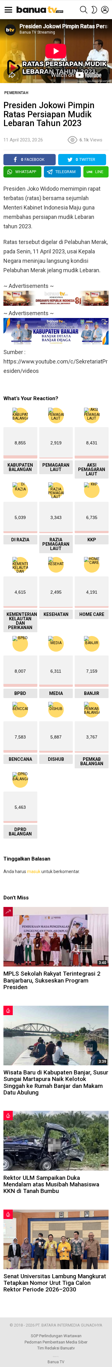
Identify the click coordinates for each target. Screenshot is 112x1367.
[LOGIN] (105, 9)
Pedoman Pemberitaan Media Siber (56, 1342)
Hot (8, 1010)
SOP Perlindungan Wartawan (56, 1335)
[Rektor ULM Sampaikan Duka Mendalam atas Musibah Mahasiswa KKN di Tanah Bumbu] (56, 1140)
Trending (8, 911)
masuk (33, 871)
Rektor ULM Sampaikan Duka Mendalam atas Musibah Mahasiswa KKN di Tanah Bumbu (51, 1184)
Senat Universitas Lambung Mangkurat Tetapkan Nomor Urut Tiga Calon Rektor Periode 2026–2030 (54, 1283)
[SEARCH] (83, 9)
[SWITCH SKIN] (94, 9)
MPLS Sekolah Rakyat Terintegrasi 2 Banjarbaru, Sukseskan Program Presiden (51, 980)
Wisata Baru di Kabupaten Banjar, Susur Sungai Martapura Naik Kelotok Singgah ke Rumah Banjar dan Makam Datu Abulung (55, 1082)
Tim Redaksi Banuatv (56, 1348)
